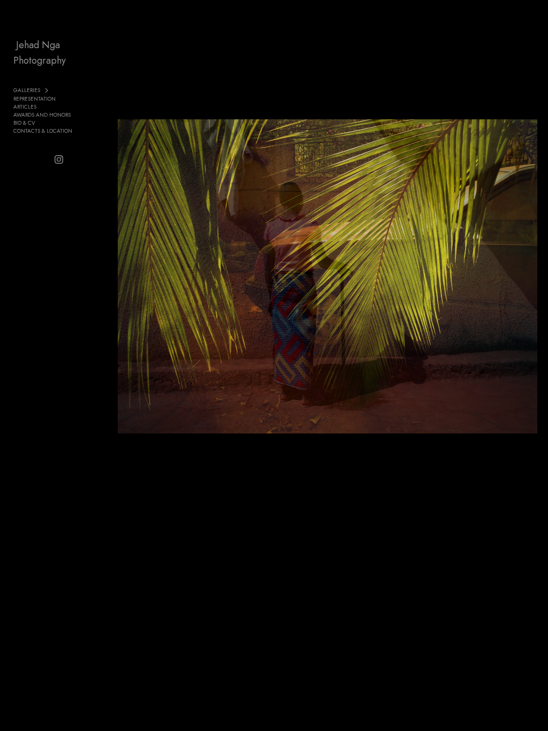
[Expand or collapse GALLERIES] (47, 90)
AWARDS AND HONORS (42, 115)
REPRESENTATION (34, 99)
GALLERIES (26, 90)
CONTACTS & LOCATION (42, 131)
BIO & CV (24, 123)
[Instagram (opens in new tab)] (59, 159)
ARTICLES (24, 107)
